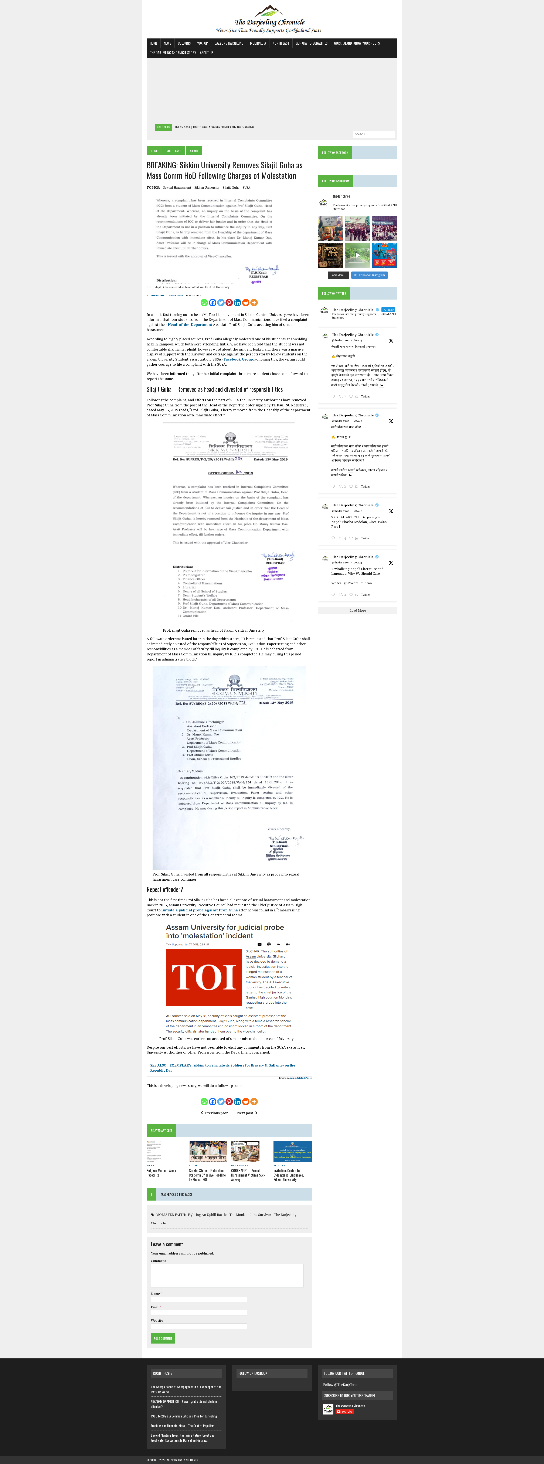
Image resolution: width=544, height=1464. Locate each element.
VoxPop (202, 43)
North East (281, 43)
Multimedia (258, 43)
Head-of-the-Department (190, 324)
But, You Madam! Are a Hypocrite (161, 1173)
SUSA (246, 187)
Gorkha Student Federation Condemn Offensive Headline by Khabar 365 (207, 1175)
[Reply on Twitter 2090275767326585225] (334, 595)
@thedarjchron (340, 340)
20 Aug (358, 340)
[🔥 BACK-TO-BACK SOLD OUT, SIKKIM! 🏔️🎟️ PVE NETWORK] (384, 255)
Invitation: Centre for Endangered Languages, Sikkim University (288, 1175)
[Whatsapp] (204, 302)
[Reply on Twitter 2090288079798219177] (334, 487)
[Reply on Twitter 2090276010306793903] (334, 538)
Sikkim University (207, 187)
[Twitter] (221, 302)
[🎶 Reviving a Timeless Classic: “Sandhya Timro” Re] (330, 255)
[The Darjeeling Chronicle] (272, 19)
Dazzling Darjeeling (229, 43)
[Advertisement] (272, 92)
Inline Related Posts (300, 1077)
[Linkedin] (237, 302)
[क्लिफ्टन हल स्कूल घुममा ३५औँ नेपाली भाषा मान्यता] (330, 228)
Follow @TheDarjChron (340, 1384)
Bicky (150, 1165)
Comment (158, 1260)
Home (153, 43)
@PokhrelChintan (358, 583)
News (167, 43)
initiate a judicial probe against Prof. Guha (200, 910)
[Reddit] (245, 302)
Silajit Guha (231, 187)
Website (157, 1320)
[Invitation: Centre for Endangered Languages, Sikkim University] (292, 1159)
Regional (280, 1165)
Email (155, 1307)
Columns (184, 43)
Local (193, 1165)
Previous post (216, 1112)
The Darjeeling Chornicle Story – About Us (181, 52)
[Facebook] (212, 302)
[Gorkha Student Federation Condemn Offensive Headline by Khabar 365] (208, 1159)
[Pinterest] (229, 302)
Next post (245, 1112)
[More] (254, 302)
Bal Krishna (239, 1165)
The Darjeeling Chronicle (353, 334)
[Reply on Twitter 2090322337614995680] (334, 397)
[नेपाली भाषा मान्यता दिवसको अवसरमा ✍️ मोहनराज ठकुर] (357, 228)
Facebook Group (238, 359)
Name (155, 1293)
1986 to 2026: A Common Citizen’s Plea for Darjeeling (184, 1416)
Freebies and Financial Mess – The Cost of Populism (182, 1425)
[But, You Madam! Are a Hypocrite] (154, 1159)
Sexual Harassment (177, 187)
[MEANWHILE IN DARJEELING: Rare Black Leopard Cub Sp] (357, 255)
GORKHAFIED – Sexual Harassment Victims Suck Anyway (248, 1175)
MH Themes (192, 1460)
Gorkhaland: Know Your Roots (357, 43)
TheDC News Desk (171, 295)
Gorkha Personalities (311, 43)
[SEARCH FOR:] (374, 133)
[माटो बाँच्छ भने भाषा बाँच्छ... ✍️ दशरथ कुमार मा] (384, 228)
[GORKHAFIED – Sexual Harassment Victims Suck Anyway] (245, 1159)
